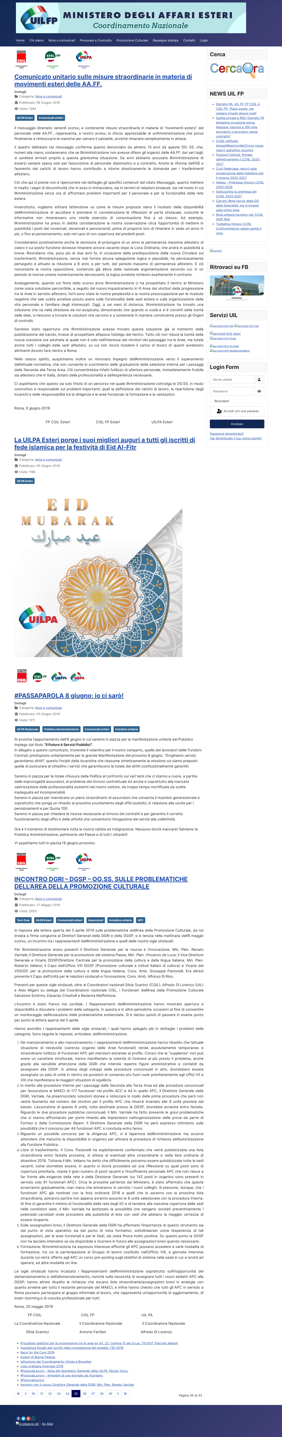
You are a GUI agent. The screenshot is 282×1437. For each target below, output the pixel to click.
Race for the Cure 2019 (37, 1352)
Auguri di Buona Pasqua (38, 1357)
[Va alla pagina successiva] (118, 1393)
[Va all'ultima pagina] (125, 1393)
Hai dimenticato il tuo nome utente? (236, 438)
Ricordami (221, 401)
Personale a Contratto (96, 40)
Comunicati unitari (51, 117)
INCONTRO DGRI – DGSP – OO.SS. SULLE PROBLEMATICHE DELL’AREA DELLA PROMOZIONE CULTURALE (101, 882)
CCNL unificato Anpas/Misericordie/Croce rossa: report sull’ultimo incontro (240, 145)
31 (41, 1394)
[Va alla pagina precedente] (25, 1393)
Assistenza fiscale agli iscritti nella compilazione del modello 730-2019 (72, 1348)
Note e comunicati (62, 40)
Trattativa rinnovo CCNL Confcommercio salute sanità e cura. (238, 228)
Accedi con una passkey (241, 411)
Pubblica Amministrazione (61, 729)
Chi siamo (36, 40)
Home (20, 40)
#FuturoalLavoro (32, 1380)
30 (33, 1394)
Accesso (237, 424)
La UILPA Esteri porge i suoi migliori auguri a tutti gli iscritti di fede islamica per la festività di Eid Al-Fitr (104, 443)
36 (85, 1394)
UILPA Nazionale (27, 729)
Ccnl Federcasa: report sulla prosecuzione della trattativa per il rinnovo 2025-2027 (240, 173)
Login (204, 40)
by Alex (47, 1424)
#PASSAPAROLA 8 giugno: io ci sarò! (69, 695)
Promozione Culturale (132, 40)
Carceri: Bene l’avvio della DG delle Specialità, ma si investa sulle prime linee (237, 205)
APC (140, 920)
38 (102, 1394)
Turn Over (23, 920)
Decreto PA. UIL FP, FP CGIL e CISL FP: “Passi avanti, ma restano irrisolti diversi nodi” (238, 108)
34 (67, 1394)
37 (93, 1394)
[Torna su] (275, 1430)
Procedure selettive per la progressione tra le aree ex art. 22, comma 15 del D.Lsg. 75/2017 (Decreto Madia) (99, 1343)
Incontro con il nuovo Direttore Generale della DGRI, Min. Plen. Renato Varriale (77, 1385)
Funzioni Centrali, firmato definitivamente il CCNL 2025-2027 (238, 159)
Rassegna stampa (165, 40)
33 (59, 1394)
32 (50, 1394)
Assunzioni (95, 920)
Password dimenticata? (227, 434)
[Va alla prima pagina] (18, 1393)
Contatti (189, 40)
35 (76, 1394)
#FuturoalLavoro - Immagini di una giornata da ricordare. (62, 1375)
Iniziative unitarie (126, 729)
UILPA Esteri (25, 117)
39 (110, 1394)
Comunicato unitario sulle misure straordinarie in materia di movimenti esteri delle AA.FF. (103, 80)
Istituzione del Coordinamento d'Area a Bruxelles (56, 1361)
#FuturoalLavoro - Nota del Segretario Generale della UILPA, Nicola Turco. (74, 1371)
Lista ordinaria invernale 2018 (42, 1366)
